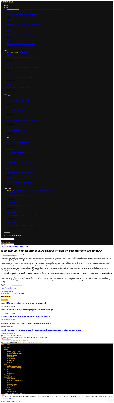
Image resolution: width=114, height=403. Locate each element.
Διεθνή (9, 11)
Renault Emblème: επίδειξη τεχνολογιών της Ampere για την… (24, 67)
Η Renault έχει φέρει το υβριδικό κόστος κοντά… (21, 44)
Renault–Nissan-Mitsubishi (15, 380)
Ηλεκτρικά (10, 357)
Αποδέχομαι (108, 396)
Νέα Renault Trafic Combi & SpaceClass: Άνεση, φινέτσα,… (23, 24)
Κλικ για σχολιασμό (7, 292)
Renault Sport (11, 358)
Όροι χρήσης (21, 343)
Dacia (5, 50)
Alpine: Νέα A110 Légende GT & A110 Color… (19, 101)
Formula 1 (6, 137)
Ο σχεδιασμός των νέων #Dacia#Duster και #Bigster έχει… (23, 14)
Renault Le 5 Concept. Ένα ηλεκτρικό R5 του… (20, 34)
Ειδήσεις (28, 246)
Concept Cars (11, 360)
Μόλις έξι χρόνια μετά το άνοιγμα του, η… (19, 87)
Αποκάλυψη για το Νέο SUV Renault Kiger (19, 205)
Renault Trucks (11, 386)
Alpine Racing (11, 373)
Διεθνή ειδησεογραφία (14, 351)
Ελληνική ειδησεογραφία (14, 353)
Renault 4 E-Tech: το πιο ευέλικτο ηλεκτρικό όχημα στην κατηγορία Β (23, 303)
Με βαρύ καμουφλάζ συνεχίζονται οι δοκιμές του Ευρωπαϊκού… (25, 225)
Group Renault (7, 188)
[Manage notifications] (3, 395)
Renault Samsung (19, 246)
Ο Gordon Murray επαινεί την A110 (17, 130)
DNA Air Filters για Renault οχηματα (12, 235)
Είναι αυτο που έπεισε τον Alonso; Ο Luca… (19, 182)
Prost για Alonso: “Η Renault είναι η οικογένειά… (21, 152)
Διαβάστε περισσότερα (8, 398)
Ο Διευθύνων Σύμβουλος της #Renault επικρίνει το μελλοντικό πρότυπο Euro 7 (26, 323)
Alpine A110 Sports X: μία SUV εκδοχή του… (19, 111)
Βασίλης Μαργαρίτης (10, 255)
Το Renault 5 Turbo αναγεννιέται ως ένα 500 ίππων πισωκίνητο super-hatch (25, 316)
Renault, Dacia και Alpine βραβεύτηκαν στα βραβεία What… (23, 120)
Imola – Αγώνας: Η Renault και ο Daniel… (18, 142)
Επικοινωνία (7, 232)
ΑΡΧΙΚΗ (6, 5)
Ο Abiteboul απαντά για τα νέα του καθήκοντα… (20, 172)
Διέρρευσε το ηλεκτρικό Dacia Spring (17, 195)
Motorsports (11, 388)
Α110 (8, 97)
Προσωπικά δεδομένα (34, 343)
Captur (3, 246)
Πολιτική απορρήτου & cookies (10, 401)
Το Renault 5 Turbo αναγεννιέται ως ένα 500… (20, 77)
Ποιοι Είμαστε (11, 234)
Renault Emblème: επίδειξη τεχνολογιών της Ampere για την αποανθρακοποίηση (27, 310)
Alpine (5, 94)
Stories (9, 362)
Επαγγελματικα (12, 355)
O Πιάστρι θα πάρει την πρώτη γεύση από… (19, 162)
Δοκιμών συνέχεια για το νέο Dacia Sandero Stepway (22, 215)
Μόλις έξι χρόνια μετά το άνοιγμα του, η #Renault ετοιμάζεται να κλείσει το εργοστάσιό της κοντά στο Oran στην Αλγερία (41, 330)
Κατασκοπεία (11, 192)
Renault (6, 7)
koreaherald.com (17, 285)
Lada (8, 382)
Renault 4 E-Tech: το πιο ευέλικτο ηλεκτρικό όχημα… (22, 57)
